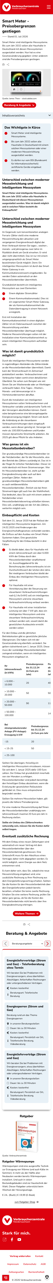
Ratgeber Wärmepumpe (18, 1161)
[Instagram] (4, 1239)
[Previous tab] (5, 944)
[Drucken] (3, 64)
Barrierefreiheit (36, 1272)
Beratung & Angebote (17, 105)
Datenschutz (29, 1264)
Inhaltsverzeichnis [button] (13, 115)
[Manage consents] (47, 1276)
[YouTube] (19, 1239)
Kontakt (39, 1256)
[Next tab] (48, 944)
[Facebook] (12, 1239)
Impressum (13, 1264)
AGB (43, 1264)
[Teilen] (8, 64)
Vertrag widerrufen (20, 1256)
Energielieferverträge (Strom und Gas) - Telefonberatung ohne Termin (26, 964)
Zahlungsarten (16, 1272)
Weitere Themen (25, 913)
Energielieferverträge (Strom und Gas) (26, 1056)
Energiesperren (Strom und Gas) (25, 1008)
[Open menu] (5, 1278)
